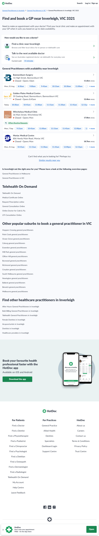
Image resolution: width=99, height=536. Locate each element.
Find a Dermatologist (18, 467)
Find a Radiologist (18, 472)
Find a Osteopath (18, 462)
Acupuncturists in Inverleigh (13, 324)
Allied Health (49, 431)
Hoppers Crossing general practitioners (17, 230)
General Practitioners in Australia (13, 10)
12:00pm (77, 129)
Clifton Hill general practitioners (15, 256)
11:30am (61, 105)
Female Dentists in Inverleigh (13, 320)
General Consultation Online (13, 206)
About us (81, 426)
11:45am (73, 105)
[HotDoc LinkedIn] (49, 507)
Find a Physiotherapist (18, 436)
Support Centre (49, 451)
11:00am (78, 86)
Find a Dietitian (18, 457)
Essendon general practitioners (14, 248)
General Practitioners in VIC (36, 10)
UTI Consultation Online (12, 215)
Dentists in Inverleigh (10, 329)
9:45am (44, 86)
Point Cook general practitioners (15, 234)
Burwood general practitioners (14, 261)
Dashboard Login (49, 446)
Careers (80, 431)
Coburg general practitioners (13, 243)
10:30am (67, 86)
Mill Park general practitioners (14, 252)
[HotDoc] (7, 3)
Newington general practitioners (15, 278)
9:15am (20, 129)
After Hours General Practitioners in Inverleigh (20, 307)
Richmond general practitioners (14, 265)
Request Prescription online (13, 202)
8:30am (21, 86)
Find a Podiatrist (18, 441)
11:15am (50, 105)
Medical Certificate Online (12, 198)
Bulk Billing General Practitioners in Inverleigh (20, 311)
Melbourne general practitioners (15, 292)
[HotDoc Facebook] (45, 507)
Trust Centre (80, 451)
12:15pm (85, 105)
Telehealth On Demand (11, 193)
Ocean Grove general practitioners (16, 239)
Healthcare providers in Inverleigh (15, 333)
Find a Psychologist (18, 451)
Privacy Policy (80, 446)
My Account (18, 482)
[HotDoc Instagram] (54, 507)
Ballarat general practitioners (13, 283)
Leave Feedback (18, 493)
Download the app (17, 379)
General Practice (49, 426)
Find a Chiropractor (18, 446)
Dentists (49, 436)
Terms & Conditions (81, 441)
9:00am (33, 86)
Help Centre (18, 488)
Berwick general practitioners (14, 287)
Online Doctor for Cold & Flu (13, 211)
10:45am (27, 105)
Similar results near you (49, 160)
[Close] (3, 529)
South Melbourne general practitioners (17, 274)
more (92, 86)
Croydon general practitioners (14, 270)
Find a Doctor (18, 426)
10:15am (55, 86)
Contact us (81, 436)
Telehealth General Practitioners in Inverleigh (20, 315)
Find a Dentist (18, 431)
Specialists (49, 441)
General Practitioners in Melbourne (16, 174)
